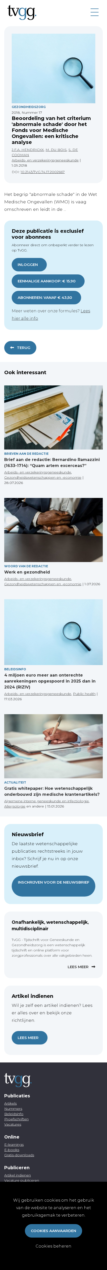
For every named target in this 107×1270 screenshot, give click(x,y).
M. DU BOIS (56, 149)
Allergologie (14, 806)
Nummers (13, 1108)
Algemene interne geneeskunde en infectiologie (46, 801)
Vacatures (12, 1124)
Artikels (10, 1103)
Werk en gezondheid (27, 572)
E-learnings (14, 1144)
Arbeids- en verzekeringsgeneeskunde (45, 160)
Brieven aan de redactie (26, 454)
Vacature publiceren (21, 1180)
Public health (84, 694)
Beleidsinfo (15, 669)
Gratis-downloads (19, 1155)
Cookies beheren (53, 1246)
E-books (11, 1150)
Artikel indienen (17, 1175)
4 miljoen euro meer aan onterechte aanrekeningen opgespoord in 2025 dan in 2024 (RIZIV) (50, 681)
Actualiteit (15, 782)
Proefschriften (16, 1119)
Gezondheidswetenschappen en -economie (42, 477)
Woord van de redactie (26, 566)
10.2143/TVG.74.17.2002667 (43, 172)
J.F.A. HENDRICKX (28, 149)
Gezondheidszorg (29, 107)
